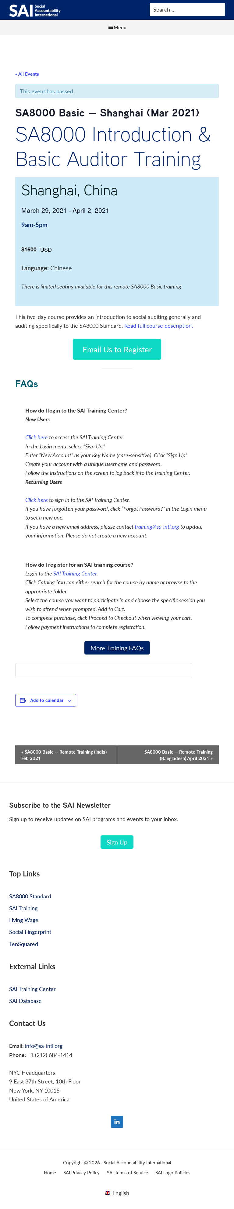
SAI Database (25, 1000)
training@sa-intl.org (157, 526)
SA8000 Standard (30, 896)
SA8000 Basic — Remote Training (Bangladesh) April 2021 (178, 754)
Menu (120, 27)
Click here (36, 437)
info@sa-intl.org (43, 1045)
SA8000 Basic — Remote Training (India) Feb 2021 (64, 754)
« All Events (27, 74)
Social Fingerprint (30, 931)
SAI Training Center (75, 573)
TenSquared (23, 944)
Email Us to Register (117, 349)
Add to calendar (46, 700)
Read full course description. (158, 325)
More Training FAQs (117, 648)
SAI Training (23, 908)
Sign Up (117, 842)
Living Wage (23, 920)
